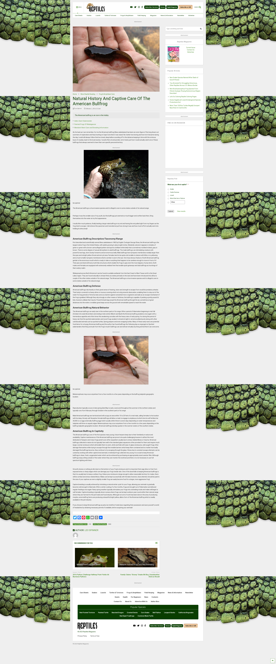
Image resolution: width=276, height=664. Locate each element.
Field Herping (142, 15)
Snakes (89, 15)
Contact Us (190, 50)
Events (117, 597)
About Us (128, 601)
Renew (162, 7)
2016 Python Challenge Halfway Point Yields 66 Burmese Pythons (91, 576)
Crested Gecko (132, 612)
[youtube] (131, 7)
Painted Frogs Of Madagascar (85, 124)
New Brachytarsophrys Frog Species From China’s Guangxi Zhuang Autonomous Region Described (185, 91)
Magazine (153, 15)
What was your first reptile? (178, 184)
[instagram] (139, 7)
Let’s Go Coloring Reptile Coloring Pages (183, 96)
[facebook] (142, 7)
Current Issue (190, 47)
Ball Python (157, 612)
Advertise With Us (141, 601)
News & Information (167, 15)
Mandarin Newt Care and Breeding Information (91, 127)
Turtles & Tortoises (110, 15)
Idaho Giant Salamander (83, 121)
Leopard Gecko (169, 612)
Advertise (191, 15)
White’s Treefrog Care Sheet (88, 564)
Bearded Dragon (118, 612)
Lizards (98, 15)
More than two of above (177, 198)
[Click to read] (94, 557)
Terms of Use (94, 636)
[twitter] (135, 7)
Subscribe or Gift (185, 7)
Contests (155, 597)
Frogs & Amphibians (126, 15)
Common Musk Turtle (145, 616)
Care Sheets (78, 15)
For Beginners (136, 597)
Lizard (172, 195)
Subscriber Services (151, 7)
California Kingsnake (185, 612)
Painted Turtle (103, 612)
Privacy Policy (82, 636)
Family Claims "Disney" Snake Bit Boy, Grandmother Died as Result (140, 576)
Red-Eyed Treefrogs (127, 616)
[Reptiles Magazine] (95, 12)
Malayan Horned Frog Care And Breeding (136, 564)
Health (125, 597)
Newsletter (180, 15)
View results (181, 211)
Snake (172, 189)
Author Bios (155, 601)
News (146, 597)
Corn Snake (145, 612)
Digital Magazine (172, 7)
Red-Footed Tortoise (87, 612)
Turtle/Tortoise (174, 192)
